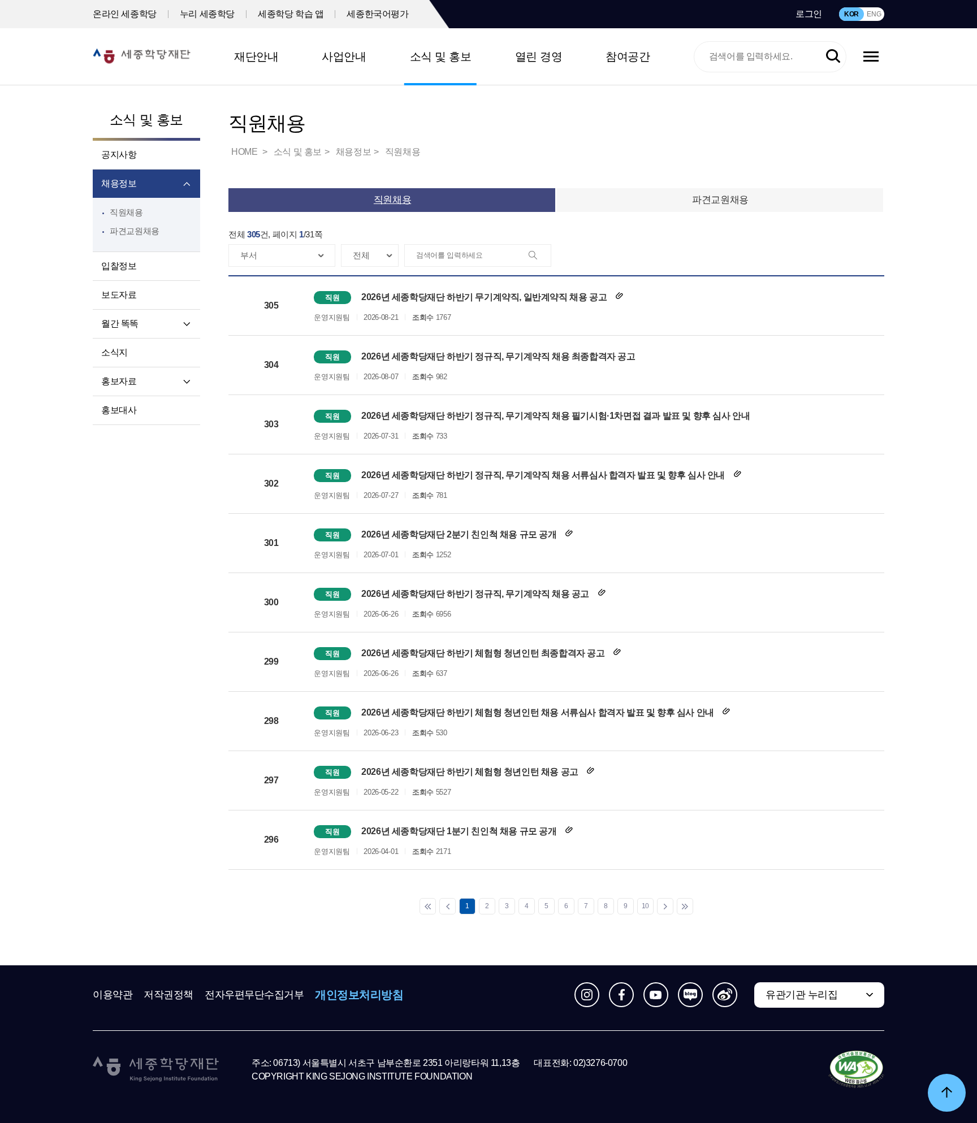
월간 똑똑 (120, 323)
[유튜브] (655, 994)
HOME (245, 152)
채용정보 (118, 183)
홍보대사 (118, 410)
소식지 (114, 352)
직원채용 (126, 212)
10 (645, 906)
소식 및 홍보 (441, 56)
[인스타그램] (586, 994)
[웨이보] (724, 994)
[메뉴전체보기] (871, 56)
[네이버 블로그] (690, 994)
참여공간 (628, 56)
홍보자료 (118, 381)
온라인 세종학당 (125, 14)
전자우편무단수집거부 (254, 995)
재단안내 (256, 56)
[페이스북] (621, 994)
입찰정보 (118, 266)
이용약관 (112, 995)
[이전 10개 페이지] (447, 906)
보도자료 (118, 295)
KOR (851, 14)
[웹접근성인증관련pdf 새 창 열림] (856, 1070)
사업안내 (344, 56)
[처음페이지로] (428, 906)
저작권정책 (168, 995)
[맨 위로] (947, 1093)
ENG (874, 14)
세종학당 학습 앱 (290, 14)
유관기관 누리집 (801, 994)
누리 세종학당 (207, 14)
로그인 (809, 14)
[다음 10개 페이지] (665, 906)
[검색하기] (833, 56)
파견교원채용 (134, 231)
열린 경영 (539, 56)
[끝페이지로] (685, 906)
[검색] (539, 256)
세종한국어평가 (377, 14)
